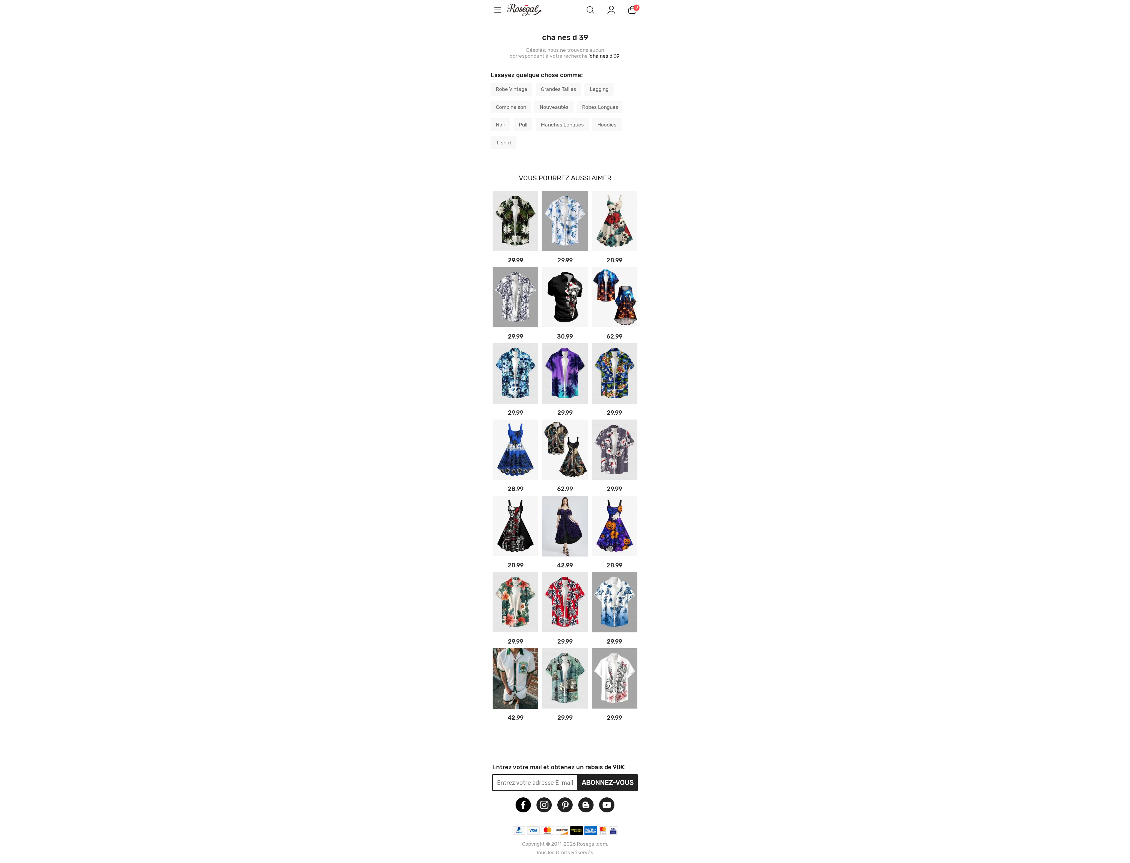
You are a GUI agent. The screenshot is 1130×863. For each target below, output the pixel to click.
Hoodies (606, 125)
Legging (599, 89)
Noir (500, 125)
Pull (523, 125)
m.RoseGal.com (529, 10)
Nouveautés (554, 107)
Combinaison (511, 107)
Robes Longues (600, 107)
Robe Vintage (511, 89)
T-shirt (503, 143)
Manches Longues (562, 125)
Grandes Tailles (558, 89)
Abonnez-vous (608, 782)
